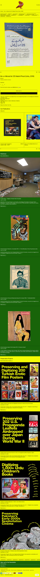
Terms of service (14, 570)
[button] (37, 5)
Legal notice (32, 570)
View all (2, 110)
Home (1, 11)
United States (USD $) (8, 574)
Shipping (1, 79)
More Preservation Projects (6, 360)
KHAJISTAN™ (5, 568)
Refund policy (3, 570)
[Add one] (4, 84)
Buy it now (18, 93)
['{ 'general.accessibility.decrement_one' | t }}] (1, 84)
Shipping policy (19, 570)
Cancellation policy (3, 571)
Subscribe (2, 565)
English (1, 574)
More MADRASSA (4, 155)
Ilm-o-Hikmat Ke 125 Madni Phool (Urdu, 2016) (13, 11)
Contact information (26, 570)
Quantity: (2, 82)
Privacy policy (8, 570)
